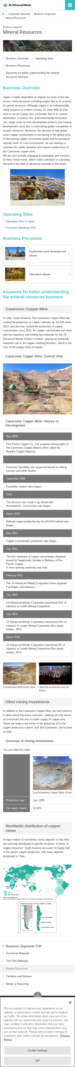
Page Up (38, 996)
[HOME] (3, 14)
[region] (37, 1032)
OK (37, 1060)
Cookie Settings (38, 1050)
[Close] (70, 1002)
